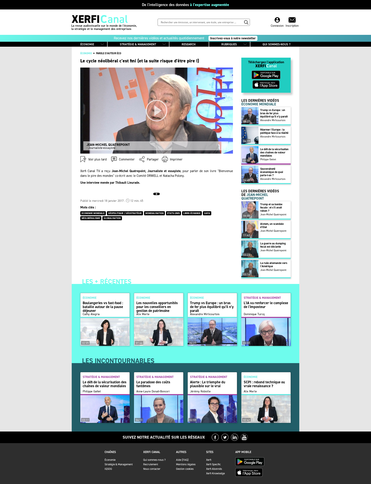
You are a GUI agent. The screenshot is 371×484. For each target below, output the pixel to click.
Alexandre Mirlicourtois (273, 120)
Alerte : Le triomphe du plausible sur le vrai (207, 384)
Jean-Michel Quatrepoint (273, 214)
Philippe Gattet (268, 159)
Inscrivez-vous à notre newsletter (233, 38)
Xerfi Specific (213, 464)
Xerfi (208, 460)
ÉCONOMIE (87, 44)
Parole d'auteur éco (108, 53)
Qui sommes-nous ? (154, 460)
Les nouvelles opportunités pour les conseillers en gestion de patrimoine (157, 307)
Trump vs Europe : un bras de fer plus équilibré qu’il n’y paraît (274, 113)
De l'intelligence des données (185, 4)
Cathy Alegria (91, 314)
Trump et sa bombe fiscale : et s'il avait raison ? (271, 207)
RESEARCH (189, 44)
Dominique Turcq (254, 314)
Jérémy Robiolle (200, 391)
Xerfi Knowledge (215, 473)
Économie (110, 460)
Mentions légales (186, 464)
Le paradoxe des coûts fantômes (153, 384)
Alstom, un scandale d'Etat (272, 225)
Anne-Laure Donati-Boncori (153, 391)
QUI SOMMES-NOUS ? (276, 44)
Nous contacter (151, 469)
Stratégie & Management (119, 464)
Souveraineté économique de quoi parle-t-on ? (271, 172)
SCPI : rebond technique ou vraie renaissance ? (264, 384)
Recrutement (150, 464)
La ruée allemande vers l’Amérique (273, 264)
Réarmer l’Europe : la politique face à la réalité (274, 131)
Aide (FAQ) (182, 460)
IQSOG (108, 469)
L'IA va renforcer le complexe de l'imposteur (266, 305)
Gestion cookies (185, 469)
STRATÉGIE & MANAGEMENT (138, 44)
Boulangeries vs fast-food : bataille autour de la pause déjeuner (103, 307)
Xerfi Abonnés (214, 469)
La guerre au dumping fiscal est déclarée (273, 245)
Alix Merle (142, 314)
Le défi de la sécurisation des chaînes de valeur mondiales (274, 152)
